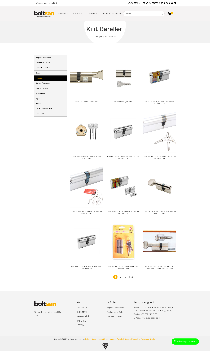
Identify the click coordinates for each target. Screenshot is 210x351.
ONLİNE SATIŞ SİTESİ (111, 14)
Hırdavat (39, 78)
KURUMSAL (78, 14)
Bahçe (38, 73)
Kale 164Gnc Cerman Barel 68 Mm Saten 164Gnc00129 (123, 157)
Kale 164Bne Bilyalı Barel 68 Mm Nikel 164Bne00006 (159, 103)
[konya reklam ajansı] (105, 346)
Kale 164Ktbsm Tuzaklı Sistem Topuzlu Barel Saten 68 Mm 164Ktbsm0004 (159, 267)
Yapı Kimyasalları (42, 88)
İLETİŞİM (80, 325)
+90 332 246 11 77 (137, 3)
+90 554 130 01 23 (155, 3)
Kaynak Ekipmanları (43, 83)
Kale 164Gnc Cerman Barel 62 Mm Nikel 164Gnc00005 (123, 267)
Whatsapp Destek (186, 341)
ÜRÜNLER (92, 14)
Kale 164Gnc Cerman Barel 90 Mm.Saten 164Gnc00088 (160, 157)
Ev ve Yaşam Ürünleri (44, 109)
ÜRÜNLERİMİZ (83, 316)
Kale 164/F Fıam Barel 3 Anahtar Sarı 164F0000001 (87, 157)
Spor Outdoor (41, 114)
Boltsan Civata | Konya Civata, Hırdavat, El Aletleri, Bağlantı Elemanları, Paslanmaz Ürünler (120, 339)
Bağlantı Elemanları (43, 58)
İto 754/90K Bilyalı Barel (123, 102)
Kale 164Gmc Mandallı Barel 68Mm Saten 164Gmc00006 (160, 212)
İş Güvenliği (40, 93)
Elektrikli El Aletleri (43, 68)
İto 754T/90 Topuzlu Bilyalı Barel (86, 102)
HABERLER (81, 321)
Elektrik (38, 104)
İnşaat (38, 98)
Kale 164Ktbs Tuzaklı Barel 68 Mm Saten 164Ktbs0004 (123, 212)
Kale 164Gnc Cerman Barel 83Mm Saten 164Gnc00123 (86, 267)
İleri (131, 277)
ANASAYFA (63, 14)
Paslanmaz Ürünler (43, 63)
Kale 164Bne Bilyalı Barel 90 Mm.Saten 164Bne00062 (87, 212)
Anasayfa (98, 37)
